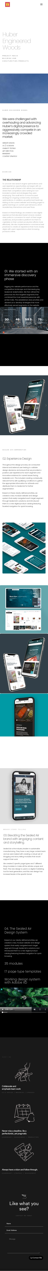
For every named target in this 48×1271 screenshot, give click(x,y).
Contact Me (37, 1258)
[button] (2, 320)
